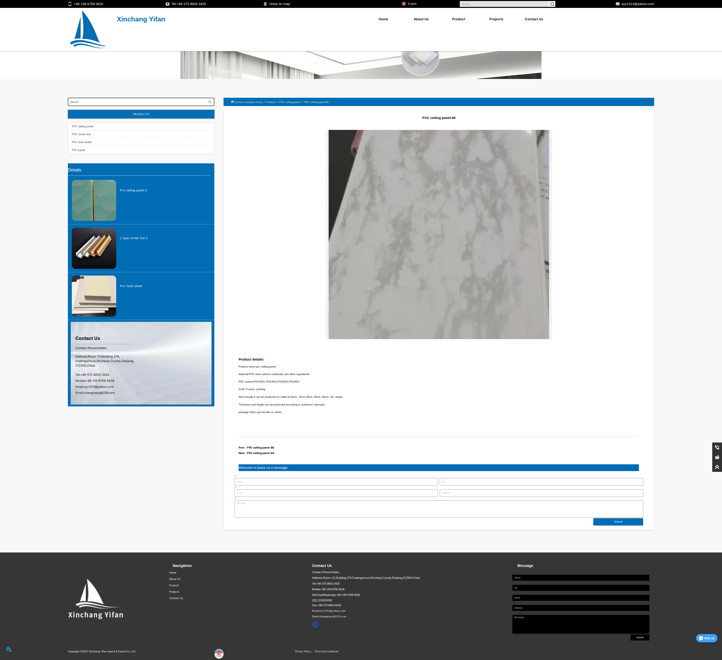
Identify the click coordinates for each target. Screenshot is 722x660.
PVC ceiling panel (289, 102)
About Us (421, 19)
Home (383, 19)
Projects (496, 19)
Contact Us (534, 19)
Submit (618, 521)
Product (458, 19)
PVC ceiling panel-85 (316, 102)
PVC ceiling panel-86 (260, 447)
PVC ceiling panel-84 (260, 453)
